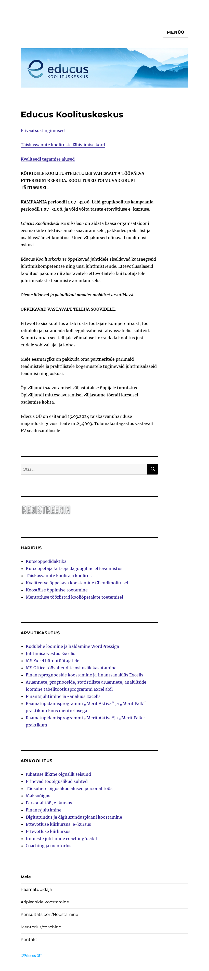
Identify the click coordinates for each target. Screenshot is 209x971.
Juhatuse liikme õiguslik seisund (58, 774)
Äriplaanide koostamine (45, 902)
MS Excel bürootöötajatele (52, 660)
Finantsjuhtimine (43, 809)
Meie (26, 877)
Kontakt (29, 939)
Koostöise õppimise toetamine (57, 589)
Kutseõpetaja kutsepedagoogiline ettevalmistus (74, 568)
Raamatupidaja (36, 889)
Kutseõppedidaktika (46, 561)
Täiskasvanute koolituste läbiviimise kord (63, 144)
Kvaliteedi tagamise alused (48, 159)
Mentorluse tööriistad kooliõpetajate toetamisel (74, 597)
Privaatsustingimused (43, 130)
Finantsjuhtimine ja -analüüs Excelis (63, 696)
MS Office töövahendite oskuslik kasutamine (71, 667)
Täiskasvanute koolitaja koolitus (59, 575)
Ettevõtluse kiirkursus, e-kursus (58, 824)
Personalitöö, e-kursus (49, 802)
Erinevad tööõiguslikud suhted (57, 781)
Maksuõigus (38, 795)
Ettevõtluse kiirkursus (48, 831)
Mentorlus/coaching (41, 927)
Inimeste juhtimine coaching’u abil (61, 838)
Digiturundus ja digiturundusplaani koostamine (74, 817)
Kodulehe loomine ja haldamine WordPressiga (72, 646)
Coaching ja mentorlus (48, 845)
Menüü (176, 32)
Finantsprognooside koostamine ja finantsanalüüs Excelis (84, 674)
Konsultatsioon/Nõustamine (49, 914)
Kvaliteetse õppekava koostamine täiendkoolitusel (77, 582)
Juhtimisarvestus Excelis (50, 653)
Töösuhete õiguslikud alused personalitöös (69, 788)
